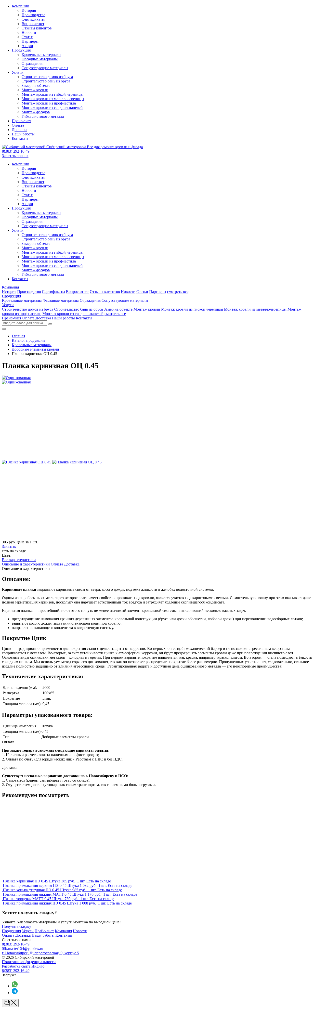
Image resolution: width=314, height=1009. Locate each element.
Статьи (27, 37)
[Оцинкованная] (27, 462)
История (29, 10)
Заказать (9, 546)
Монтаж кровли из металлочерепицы (53, 99)
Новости (29, 32)
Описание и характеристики (26, 564)
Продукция (21, 50)
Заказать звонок (15, 156)
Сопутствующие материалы (45, 68)
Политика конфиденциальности (29, 962)
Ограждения (32, 63)
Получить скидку (16, 926)
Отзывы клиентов (37, 28)
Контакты (20, 138)
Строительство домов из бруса (47, 77)
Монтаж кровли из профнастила (49, 103)
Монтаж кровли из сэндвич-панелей (52, 107)
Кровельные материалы (41, 54)
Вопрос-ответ (33, 24)
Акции (27, 46)
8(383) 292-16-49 (15, 151)
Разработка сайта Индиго (23, 966)
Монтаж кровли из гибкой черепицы (52, 94)
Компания (20, 6)
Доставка (19, 130)
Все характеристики (19, 560)
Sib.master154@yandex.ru (22, 948)
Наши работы (23, 134)
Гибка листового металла (43, 116)
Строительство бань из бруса (46, 81)
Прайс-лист (21, 121)
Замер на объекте (36, 85)
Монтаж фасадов (36, 112)
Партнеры (30, 41)
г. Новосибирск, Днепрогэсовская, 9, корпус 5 (40, 953)
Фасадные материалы (40, 59)
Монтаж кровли (35, 90)
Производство (33, 15)
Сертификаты (33, 19)
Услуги (18, 72)
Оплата (18, 125)
